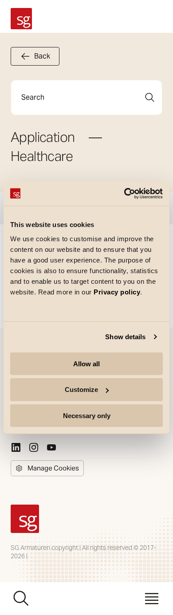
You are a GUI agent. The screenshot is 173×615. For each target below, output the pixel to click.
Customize (81, 389)
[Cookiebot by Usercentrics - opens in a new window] (124, 193)
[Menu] (151, 598)
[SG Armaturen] (21, 18)
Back (42, 56)
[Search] (150, 97)
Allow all (86, 363)
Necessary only (86, 415)
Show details (125, 337)
